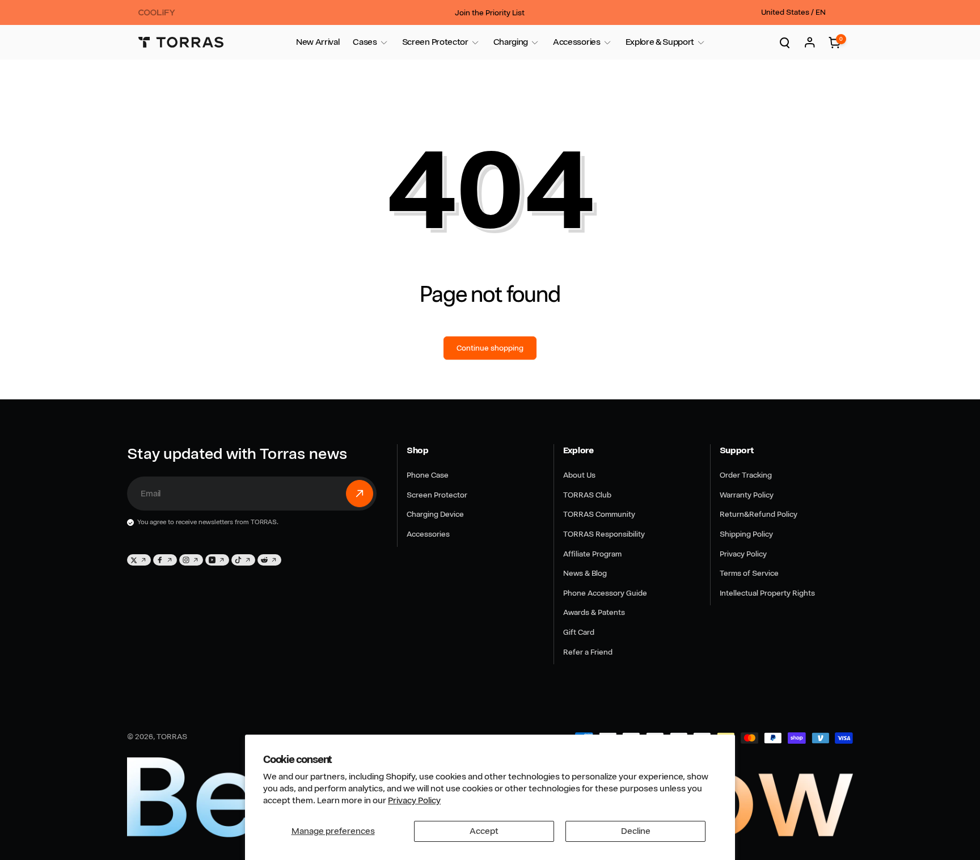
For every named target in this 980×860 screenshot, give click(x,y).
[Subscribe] (359, 493)
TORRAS (172, 736)
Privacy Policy (414, 800)
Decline (635, 831)
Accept (484, 831)
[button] (365, 42)
